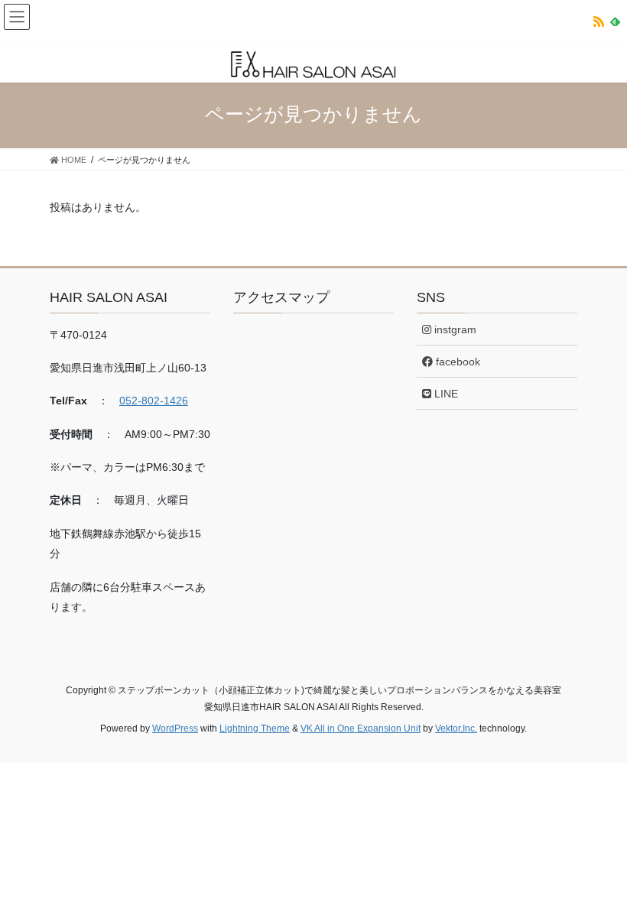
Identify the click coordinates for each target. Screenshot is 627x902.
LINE (444, 394)
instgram (453, 329)
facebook (456, 361)
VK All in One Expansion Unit (361, 728)
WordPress (175, 728)
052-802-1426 (153, 400)
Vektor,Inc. (456, 728)
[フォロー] (598, 24)
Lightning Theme (254, 728)
